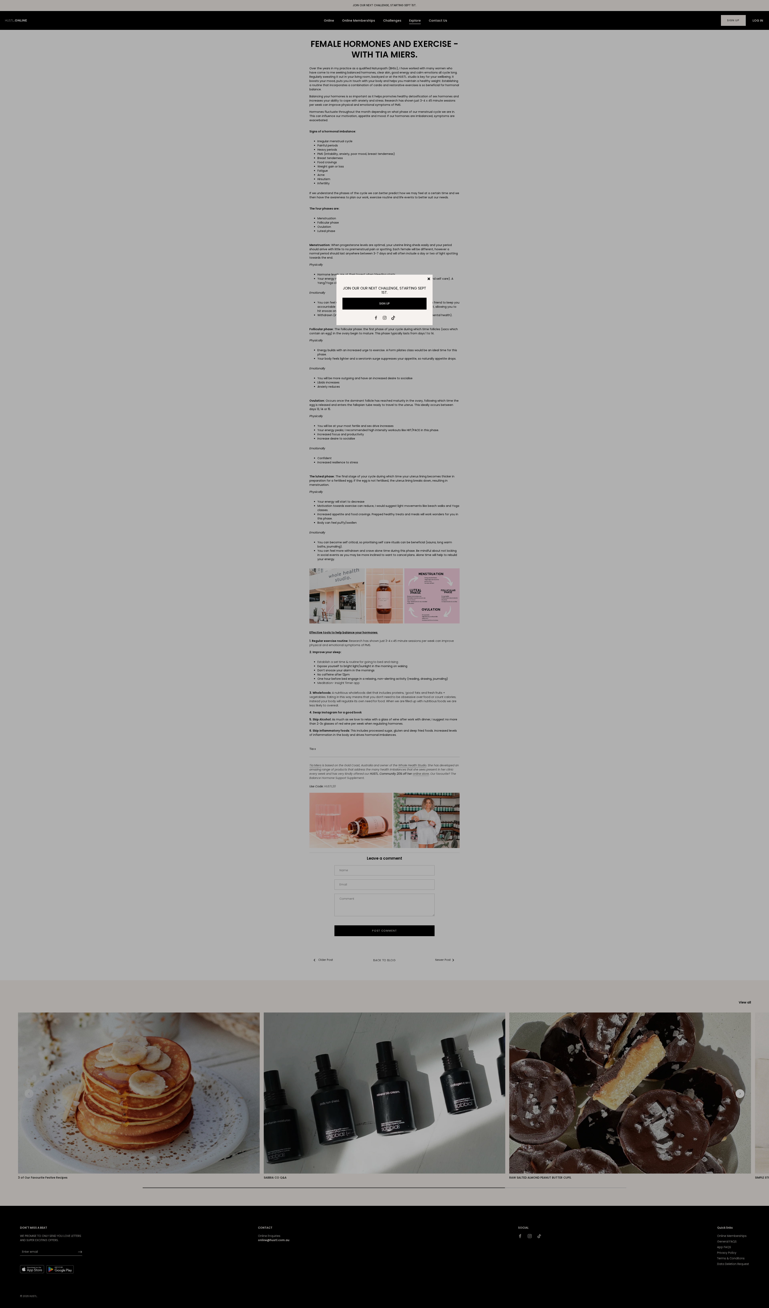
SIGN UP (384, 304)
